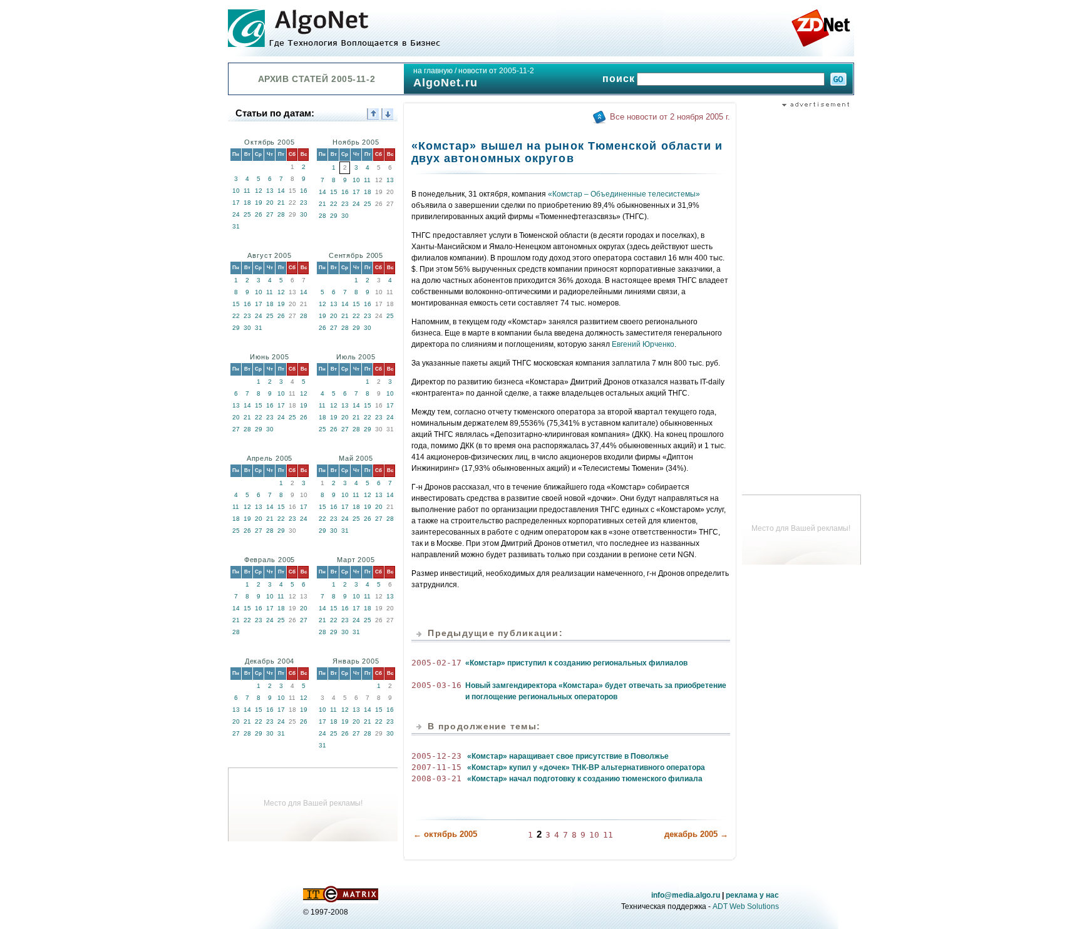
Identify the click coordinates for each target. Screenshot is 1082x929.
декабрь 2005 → (696, 834)
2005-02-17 (436, 662)
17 (236, 202)
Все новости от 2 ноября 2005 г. (670, 116)
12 (258, 190)
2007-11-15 (436, 767)
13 (270, 190)
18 (247, 202)
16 (303, 190)
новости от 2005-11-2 (496, 70)
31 (236, 226)
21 (281, 202)
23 (303, 202)
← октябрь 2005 (445, 834)
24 (236, 214)
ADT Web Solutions (746, 906)
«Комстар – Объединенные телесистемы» (624, 194)
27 (270, 214)
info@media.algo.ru (685, 895)
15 (333, 191)
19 (258, 202)
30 (303, 214)
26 (258, 214)
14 (281, 190)
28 (281, 214)
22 (333, 203)
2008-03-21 (436, 778)
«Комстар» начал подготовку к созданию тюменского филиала (585, 778)
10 (236, 190)
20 (270, 202)
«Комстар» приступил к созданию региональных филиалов (576, 663)
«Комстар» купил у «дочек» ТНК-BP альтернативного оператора (586, 767)
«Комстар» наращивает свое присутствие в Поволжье (568, 756)
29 (333, 215)
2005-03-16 (436, 685)
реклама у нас (752, 895)
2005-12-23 (436, 756)
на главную (433, 70)
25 (247, 214)
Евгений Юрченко (643, 344)
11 (247, 190)
